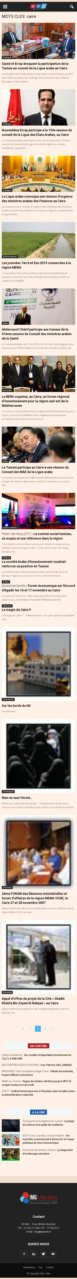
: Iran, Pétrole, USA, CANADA (37, 1065)
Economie (7, 390)
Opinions (7, 606)
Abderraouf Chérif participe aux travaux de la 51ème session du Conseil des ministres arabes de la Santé (37, 333)
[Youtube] (53, 1254)
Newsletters (29, 1267)
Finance (6, 558)
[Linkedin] (33, 1254)
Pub (41, 1267)
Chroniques (8, 699)
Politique (7, 57)
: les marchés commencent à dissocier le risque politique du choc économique (48, 1139)
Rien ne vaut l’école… (17, 798)
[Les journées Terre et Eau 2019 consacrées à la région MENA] (38, 240)
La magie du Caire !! (16, 610)
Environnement (10, 256)
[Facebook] (24, 1254)
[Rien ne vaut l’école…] (38, 756)
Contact (50, 1267)
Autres (6, 582)
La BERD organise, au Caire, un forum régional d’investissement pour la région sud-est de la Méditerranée (35, 401)
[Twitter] (43, 1254)
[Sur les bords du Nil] (38, 664)
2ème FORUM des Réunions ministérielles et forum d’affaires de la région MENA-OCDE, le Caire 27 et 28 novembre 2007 (35, 898)
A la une (38, 1112)
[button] (72, 7)
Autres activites (10, 527)
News (5, 323)
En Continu (38, 1046)
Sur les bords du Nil (16, 706)
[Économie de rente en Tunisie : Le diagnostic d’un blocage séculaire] (11, 1154)
